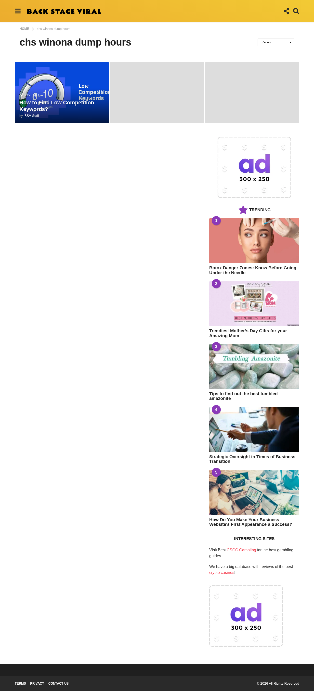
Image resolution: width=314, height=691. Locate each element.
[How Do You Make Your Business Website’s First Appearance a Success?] (254, 492)
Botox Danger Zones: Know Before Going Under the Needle (252, 270)
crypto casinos (221, 572)
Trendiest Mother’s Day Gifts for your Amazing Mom (248, 333)
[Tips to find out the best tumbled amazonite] (254, 366)
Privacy (37, 683)
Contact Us (58, 683)
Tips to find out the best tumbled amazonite (243, 396)
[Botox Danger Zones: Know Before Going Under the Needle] (254, 240)
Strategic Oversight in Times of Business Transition (252, 459)
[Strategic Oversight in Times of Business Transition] (254, 429)
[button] (18, 11)
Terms (20, 683)
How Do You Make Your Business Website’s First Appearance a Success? (250, 522)
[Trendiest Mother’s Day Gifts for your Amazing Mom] (254, 303)
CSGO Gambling (241, 550)
